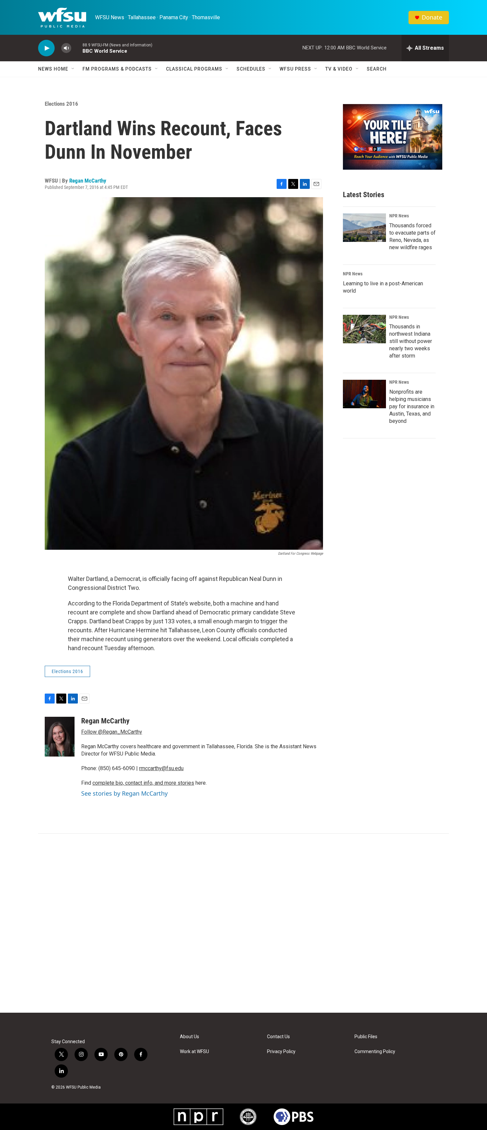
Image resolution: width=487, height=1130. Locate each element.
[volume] (66, 48)
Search (377, 69)
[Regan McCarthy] (60, 737)
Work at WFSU (194, 1051)
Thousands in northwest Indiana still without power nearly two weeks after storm (410, 341)
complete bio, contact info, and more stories (143, 783)
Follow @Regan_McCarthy (111, 732)
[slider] (77, 47)
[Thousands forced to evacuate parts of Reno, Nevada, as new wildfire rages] (364, 227)
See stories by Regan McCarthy (124, 793)
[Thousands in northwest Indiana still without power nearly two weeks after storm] (364, 329)
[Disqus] (243, 923)
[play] (46, 48)
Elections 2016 (61, 103)
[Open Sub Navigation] (73, 69)
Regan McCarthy (87, 180)
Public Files (365, 1036)
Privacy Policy (281, 1051)
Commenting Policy (374, 1051)
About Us (189, 1036)
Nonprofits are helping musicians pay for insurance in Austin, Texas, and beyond (411, 406)
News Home (53, 69)
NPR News (399, 215)
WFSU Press (295, 69)
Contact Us (278, 1036)
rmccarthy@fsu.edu (161, 768)
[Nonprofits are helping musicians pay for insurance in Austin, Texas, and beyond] (364, 394)
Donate (432, 17)
